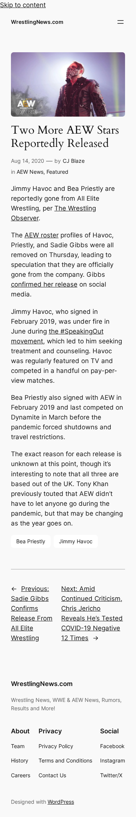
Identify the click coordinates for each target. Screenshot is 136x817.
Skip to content (23, 5)
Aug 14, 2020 (27, 160)
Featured (57, 171)
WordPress (61, 801)
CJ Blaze (74, 160)
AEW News (30, 171)
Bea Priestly (30, 541)
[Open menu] (120, 22)
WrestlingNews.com (37, 22)
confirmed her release (44, 284)
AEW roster (42, 235)
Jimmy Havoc (76, 541)
